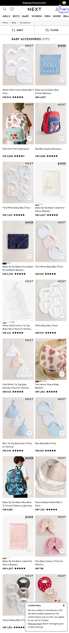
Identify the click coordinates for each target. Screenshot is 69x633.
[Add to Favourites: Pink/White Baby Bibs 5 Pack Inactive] (29, 197)
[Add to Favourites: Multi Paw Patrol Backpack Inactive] (29, 138)
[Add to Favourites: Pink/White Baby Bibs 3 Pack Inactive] (62, 256)
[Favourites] (11, 9)
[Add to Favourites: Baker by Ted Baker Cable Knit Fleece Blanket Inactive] (62, 197)
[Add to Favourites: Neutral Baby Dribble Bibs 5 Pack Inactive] (62, 492)
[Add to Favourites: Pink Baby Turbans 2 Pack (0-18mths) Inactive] (62, 551)
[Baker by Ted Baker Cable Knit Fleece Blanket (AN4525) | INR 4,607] (50, 182)
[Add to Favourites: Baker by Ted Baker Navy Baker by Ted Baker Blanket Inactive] (29, 256)
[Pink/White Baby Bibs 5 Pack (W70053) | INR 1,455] (18, 182)
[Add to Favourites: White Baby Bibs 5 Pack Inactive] (62, 315)
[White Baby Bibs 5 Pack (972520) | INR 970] (50, 300)
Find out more (35, 623)
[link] (4, 9)
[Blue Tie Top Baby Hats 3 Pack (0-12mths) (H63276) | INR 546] (18, 418)
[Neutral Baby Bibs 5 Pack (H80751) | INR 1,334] (18, 595)
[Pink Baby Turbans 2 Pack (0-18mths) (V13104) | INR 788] (50, 536)
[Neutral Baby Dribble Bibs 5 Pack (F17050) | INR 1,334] (50, 477)
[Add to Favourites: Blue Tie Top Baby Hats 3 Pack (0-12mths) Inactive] (29, 433)
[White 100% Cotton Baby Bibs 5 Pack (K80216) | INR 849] (18, 64)
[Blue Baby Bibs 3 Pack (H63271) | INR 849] (50, 418)
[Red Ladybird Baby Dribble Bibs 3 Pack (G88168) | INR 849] (50, 595)
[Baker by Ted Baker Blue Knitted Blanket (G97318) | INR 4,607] (50, 64)
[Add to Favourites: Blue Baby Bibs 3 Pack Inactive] (62, 433)
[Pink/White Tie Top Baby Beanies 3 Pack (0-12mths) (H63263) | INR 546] (18, 359)
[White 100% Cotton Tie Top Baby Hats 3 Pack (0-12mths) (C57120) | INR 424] (18, 300)
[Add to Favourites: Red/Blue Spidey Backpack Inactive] (62, 138)
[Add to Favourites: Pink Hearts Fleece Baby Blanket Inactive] (62, 374)
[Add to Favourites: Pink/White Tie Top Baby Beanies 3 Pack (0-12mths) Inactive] (29, 374)
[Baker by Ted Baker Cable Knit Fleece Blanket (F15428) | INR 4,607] (18, 536)
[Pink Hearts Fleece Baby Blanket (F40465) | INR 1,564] (50, 359)
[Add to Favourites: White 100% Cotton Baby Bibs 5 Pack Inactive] (29, 79)
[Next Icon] (34, 9)
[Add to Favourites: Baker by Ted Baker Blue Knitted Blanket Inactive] (62, 79)
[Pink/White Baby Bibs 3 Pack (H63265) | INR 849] (50, 241)
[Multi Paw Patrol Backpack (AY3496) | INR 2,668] (18, 123)
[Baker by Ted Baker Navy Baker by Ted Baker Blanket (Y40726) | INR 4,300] (18, 241)
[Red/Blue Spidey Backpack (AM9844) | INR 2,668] (50, 123)
